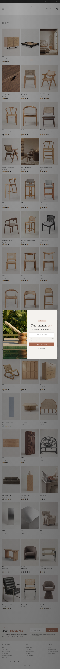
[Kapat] (54, 313)
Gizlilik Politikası (41, 348)
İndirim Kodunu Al (42, 344)
